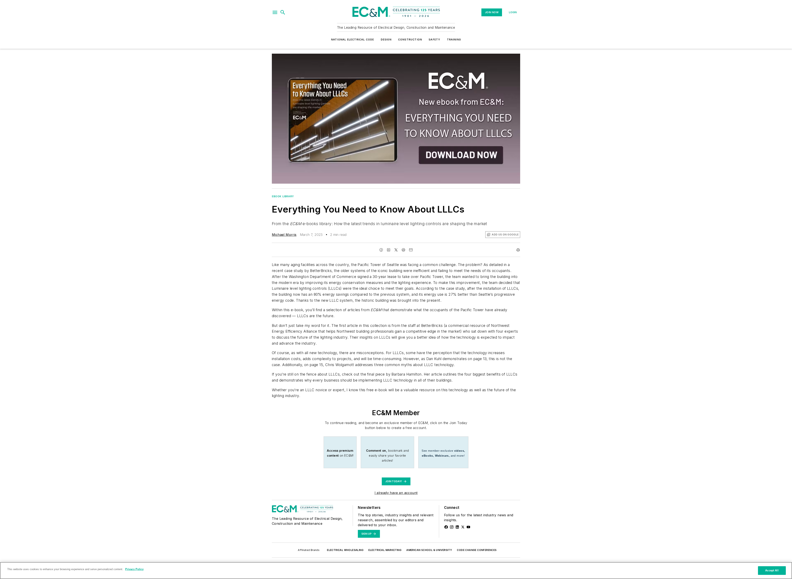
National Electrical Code (352, 39)
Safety (434, 39)
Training (454, 39)
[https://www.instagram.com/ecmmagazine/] (452, 527)
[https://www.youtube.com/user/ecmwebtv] (468, 527)
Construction (410, 39)
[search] (283, 12)
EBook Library (283, 196)
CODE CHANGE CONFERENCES (476, 550)
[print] (518, 250)
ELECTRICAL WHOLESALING (345, 550)
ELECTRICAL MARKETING (384, 550)
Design (386, 39)
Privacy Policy (134, 569)
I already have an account (396, 493)
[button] (275, 12)
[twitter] (396, 250)
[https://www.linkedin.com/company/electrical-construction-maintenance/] (457, 527)
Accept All (771, 570)
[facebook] (381, 250)
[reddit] (403, 250)
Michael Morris (284, 235)
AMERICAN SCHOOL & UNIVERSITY (429, 550)
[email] (411, 250)
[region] (396, 570)
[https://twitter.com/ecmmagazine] (463, 527)
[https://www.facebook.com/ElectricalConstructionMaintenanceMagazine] (446, 527)
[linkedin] (389, 250)
